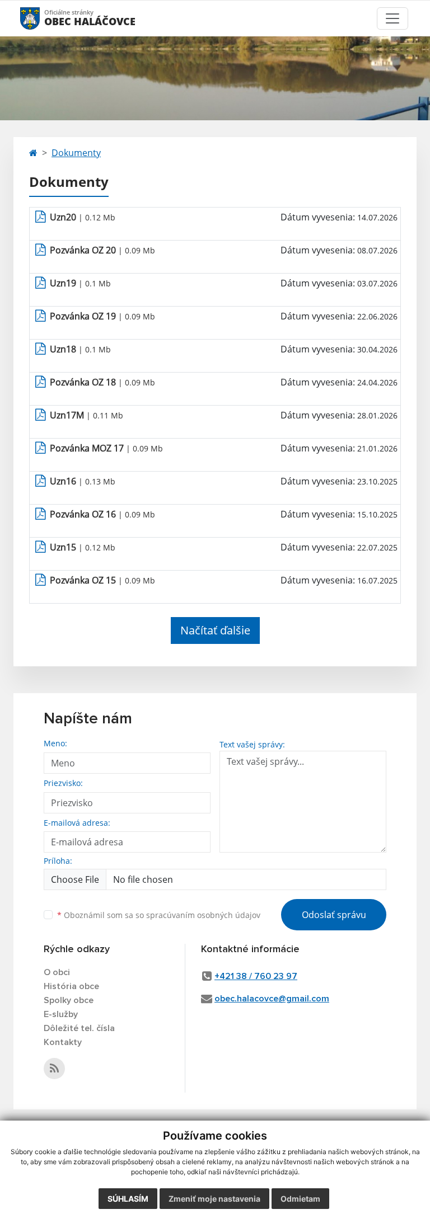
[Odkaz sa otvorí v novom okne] (54, 1068)
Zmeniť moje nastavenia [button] (214, 1198)
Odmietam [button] (300, 1198)
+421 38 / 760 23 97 (255, 976)
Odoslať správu (334, 915)
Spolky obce (69, 1000)
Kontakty (63, 1042)
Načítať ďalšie (215, 630)
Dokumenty (76, 153)
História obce (71, 986)
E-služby (61, 1014)
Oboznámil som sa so (158, 915)
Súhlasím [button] (128, 1198)
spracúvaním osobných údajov (203, 915)
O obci (57, 972)
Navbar (40, 18)
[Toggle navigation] (392, 18)
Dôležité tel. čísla (79, 1028)
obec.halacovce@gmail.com (271, 998)
